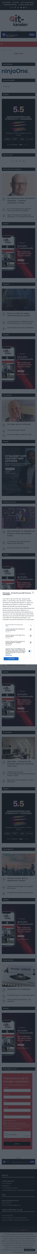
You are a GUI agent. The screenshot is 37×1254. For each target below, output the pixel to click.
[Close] (33, 593)
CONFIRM (11, 658)
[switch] (30, 629)
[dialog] (18, 627)
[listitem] (18, 625)
